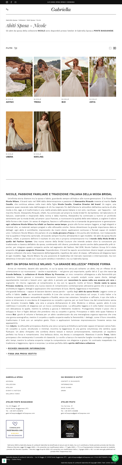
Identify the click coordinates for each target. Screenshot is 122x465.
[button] (115, 458)
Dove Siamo (66, 387)
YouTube (15, 2)
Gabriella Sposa (11, 20)
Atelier (9, 387)
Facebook (11, 2)
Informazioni (67, 384)
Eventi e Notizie (13, 390)
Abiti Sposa (31, 20)
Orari (63, 390)
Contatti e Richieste (70, 381)
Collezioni (22, 20)
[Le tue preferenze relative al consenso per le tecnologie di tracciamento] (4, 461)
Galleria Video (13, 393)
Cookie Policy (16, 459)
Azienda (9, 381)
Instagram (7, 2)
